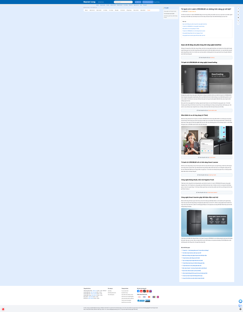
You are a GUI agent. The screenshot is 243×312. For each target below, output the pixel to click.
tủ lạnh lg (212, 57)
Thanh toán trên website (126, 300)
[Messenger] (240, 301)
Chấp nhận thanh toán (142, 294)
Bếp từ (97, 5)
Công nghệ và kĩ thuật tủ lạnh (170, 11)
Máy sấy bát (142, 10)
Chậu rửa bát (136, 10)
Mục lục (184, 21)
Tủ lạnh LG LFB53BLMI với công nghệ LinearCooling (193, 26)
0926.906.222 (94, 295)
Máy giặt (145, 5)
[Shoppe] (147, 291)
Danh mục (102, 2)
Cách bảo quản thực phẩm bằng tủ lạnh (170, 16)
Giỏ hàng (157, 2)
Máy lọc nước (113, 5)
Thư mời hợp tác (111, 294)
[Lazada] (150, 291)
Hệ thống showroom (148, 2)
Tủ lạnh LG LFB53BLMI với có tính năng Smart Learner (194, 30)
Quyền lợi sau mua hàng (126, 302)
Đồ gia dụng (129, 10)
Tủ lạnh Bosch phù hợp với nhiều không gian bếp (193, 263)
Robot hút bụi (119, 5)
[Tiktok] (144, 291)
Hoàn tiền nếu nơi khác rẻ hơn (127, 294)
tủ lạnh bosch (212, 157)
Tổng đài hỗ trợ (87, 288)
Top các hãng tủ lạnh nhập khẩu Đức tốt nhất (192, 260)
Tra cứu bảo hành (125, 290)
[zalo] (240, 306)
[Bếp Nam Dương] (89, 2)
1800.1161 (138, 2)
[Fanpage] (138, 291)
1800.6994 (91, 296)
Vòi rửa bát (122, 10)
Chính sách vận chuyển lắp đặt (127, 296)
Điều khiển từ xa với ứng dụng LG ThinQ (191, 28)
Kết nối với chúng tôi (141, 288)
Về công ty (110, 288)
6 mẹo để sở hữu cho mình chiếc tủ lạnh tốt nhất (193, 278)
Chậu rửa (131, 5)
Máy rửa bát (102, 5)
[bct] (140, 301)
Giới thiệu (110, 290)
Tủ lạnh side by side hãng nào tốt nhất (191, 258)
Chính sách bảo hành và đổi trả (128, 298)
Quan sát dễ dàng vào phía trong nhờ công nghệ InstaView (195, 24)
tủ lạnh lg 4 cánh (212, 175)
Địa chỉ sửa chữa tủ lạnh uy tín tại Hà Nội (191, 270)
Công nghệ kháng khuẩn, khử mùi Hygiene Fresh (193, 33)
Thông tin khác (125, 288)
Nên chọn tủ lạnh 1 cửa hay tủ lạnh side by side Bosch (194, 268)
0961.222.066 (94, 293)
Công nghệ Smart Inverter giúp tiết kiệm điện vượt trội (194, 35)
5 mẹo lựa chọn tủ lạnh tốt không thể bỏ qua (192, 275)
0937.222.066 (93, 292)
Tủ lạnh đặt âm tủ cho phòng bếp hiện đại (191, 265)
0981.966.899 (91, 298)
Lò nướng (105, 10)
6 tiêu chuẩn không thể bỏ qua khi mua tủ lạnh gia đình (194, 273)
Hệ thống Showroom (112, 292)
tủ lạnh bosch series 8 (212, 192)
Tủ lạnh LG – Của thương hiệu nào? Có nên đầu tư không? (195, 250)
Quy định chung (125, 292)
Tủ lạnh (107, 5)
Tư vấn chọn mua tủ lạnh (169, 13)
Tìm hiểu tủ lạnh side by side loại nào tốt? (191, 253)
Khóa (141, 5)
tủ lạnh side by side (212, 110)
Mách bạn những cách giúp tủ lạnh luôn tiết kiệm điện (194, 255)
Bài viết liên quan (185, 247)
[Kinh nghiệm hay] (238, 24)
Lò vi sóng (126, 5)
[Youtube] (141, 291)
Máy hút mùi (136, 5)
